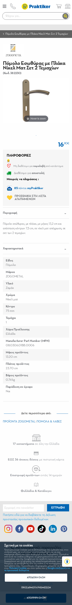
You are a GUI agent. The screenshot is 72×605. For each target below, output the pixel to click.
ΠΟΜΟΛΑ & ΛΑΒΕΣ (49, 421)
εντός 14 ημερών (36, 475)
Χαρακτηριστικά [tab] (13, 248)
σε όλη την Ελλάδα (36, 444)
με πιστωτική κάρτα (36, 459)
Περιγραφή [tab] (10, 213)
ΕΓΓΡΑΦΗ (58, 507)
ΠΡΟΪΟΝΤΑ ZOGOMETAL (19, 421)
